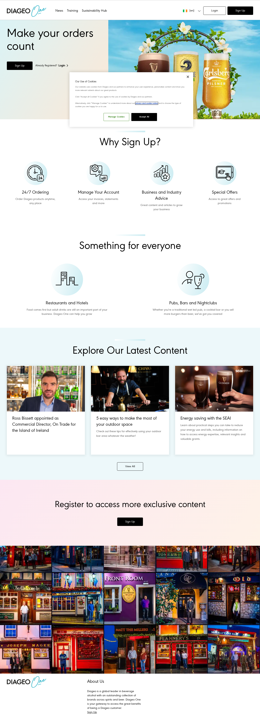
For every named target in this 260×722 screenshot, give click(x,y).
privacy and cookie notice (147, 103)
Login (214, 10)
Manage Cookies (116, 117)
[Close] (188, 77)
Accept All (144, 117)
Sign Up (240, 10)
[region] (131, 99)
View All (130, 466)
